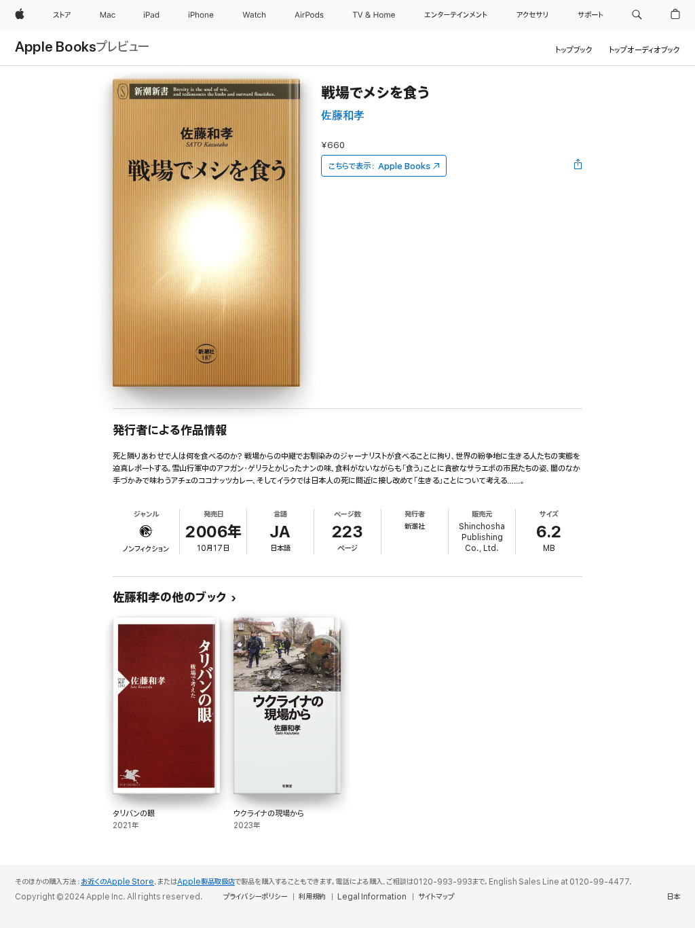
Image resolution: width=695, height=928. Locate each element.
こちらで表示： (379, 166)
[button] (636, 15)
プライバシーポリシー (255, 897)
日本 (673, 897)
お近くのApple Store (117, 882)
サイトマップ (436, 897)
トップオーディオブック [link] (644, 50)
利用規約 (312, 897)
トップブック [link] (574, 50)
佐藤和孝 (342, 116)
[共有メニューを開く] (578, 166)
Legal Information (372, 897)
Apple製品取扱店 (206, 882)
